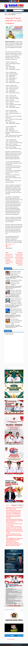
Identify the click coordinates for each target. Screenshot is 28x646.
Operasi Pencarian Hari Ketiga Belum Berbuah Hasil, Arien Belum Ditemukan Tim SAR (14, 531)
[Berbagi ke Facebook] (10, 248)
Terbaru (7, 505)
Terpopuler (14, 505)
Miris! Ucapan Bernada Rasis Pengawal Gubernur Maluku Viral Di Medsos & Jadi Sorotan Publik (14, 544)
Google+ (13, 1)
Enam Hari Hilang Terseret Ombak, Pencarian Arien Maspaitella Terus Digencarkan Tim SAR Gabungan (13, 512)
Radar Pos (8, 644)
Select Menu (5, 10)
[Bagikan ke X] (8, 248)
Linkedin (15, 1)
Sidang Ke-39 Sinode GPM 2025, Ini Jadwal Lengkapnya (13, 20)
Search (23, 10)
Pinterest (17, 1)
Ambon (8, 246)
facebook (9, 1)
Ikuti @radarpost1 (11, 639)
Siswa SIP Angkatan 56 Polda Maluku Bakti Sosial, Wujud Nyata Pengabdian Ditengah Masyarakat (14, 521)
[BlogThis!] (7, 248)
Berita (20, 505)
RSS (18, 1)
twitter (11, 1)
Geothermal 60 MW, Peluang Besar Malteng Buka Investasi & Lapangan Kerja (14, 535)
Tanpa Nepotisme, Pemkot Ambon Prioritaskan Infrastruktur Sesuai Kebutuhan (13, 516)
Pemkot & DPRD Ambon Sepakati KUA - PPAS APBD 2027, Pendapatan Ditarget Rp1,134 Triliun (14, 540)
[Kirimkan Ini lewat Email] (6, 248)
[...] (16, 278)
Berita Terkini (9, 245)
